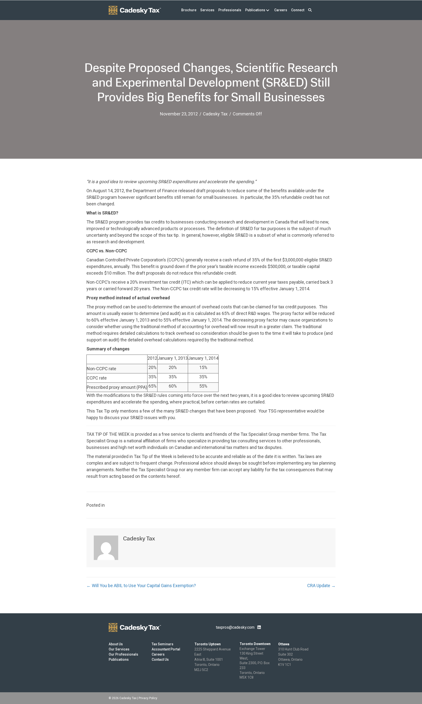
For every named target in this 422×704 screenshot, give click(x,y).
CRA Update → (321, 585)
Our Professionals (123, 654)
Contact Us (160, 659)
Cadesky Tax (215, 113)
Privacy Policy (148, 698)
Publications (119, 659)
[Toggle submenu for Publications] (267, 10)
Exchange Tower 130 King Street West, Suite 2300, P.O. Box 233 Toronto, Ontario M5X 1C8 (255, 663)
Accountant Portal (166, 649)
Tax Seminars (162, 644)
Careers (158, 654)
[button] (309, 10)
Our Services (119, 649)
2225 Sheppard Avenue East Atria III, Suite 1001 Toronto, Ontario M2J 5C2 (212, 659)
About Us (116, 644)
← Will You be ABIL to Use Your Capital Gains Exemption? (141, 585)
